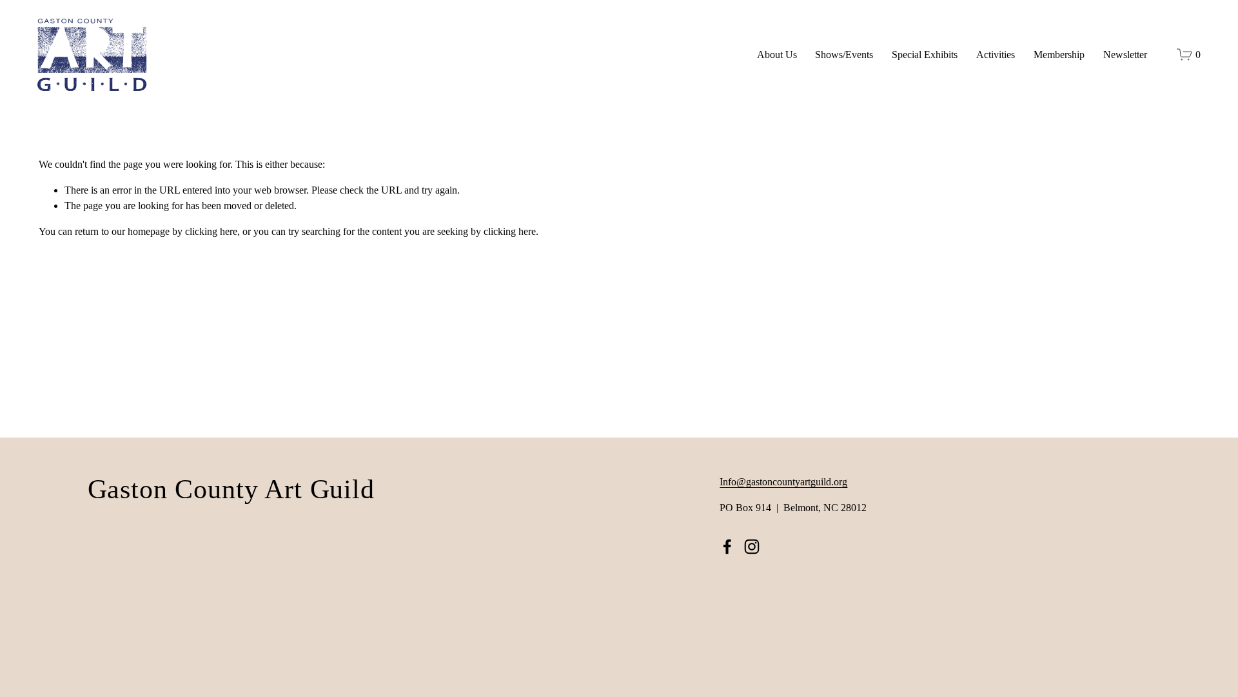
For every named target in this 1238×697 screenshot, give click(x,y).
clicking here (211, 231)
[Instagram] (752, 546)
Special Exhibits (925, 54)
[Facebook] (727, 546)
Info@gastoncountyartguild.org (783, 481)
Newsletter (1125, 54)
